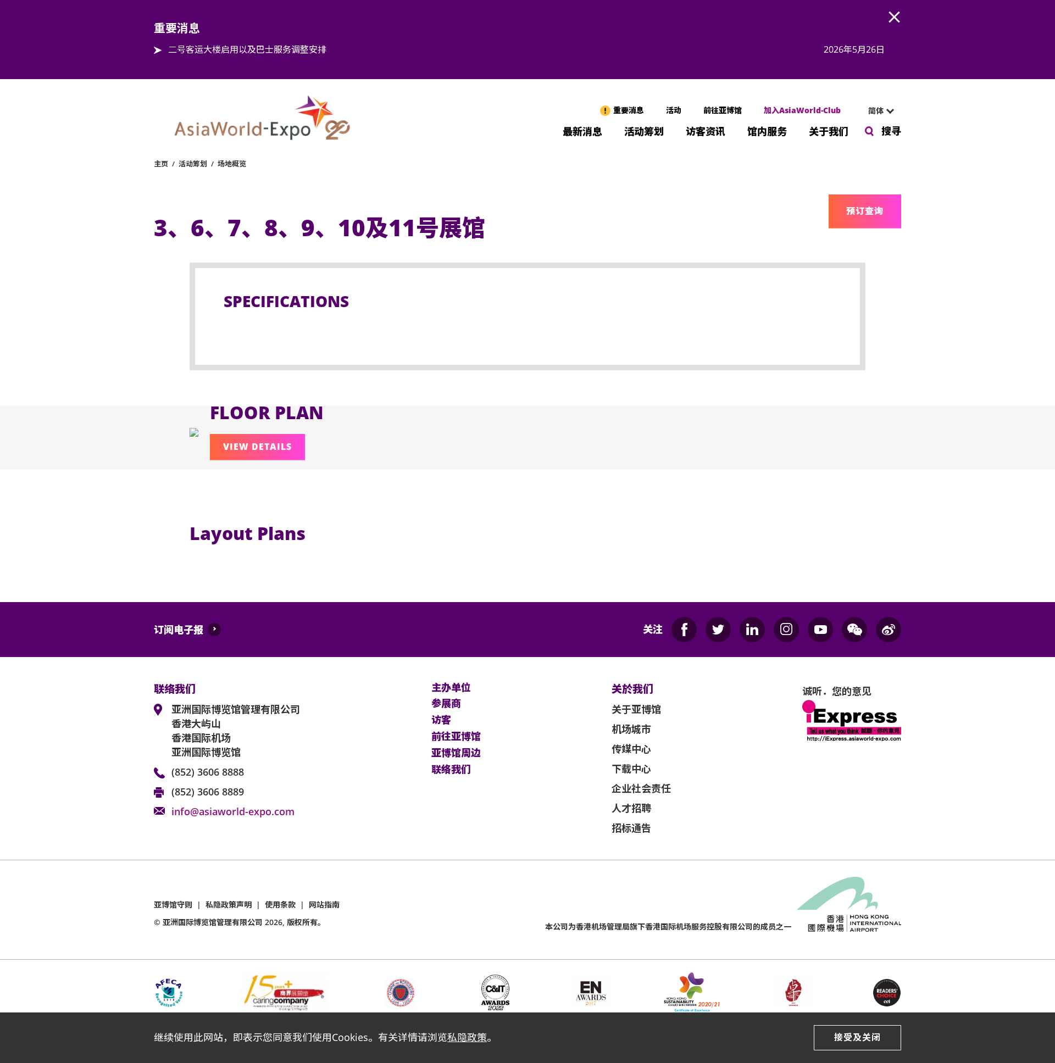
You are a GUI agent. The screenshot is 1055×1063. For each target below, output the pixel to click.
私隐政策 (467, 1037)
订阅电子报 (178, 630)
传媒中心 (631, 748)
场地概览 (232, 164)
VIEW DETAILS (257, 447)
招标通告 (631, 827)
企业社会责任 (641, 788)
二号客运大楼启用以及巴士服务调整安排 (247, 49)
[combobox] (876, 111)
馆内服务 (767, 130)
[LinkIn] (752, 629)
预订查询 (865, 211)
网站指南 (324, 904)
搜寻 (891, 130)
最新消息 (582, 130)
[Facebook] (684, 629)
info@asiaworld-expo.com (233, 811)
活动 (673, 110)
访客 (441, 720)
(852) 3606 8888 (207, 771)
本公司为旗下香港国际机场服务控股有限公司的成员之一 (668, 926)
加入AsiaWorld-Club (802, 110)
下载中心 (631, 768)
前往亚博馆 (722, 110)
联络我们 (451, 769)
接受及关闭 (857, 1037)
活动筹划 (644, 130)
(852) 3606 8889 (207, 791)
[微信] (854, 629)
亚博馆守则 (173, 904)
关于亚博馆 (636, 709)
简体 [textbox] (876, 110)
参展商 (446, 703)
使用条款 (280, 904)
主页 (161, 164)
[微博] (888, 629)
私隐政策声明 (229, 904)
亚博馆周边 (456, 753)
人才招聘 (631, 808)
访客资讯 (705, 130)
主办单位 (451, 687)
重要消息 (628, 110)
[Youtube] (820, 629)
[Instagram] (786, 629)
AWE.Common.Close (894, 17)
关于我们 (828, 130)
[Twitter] (718, 629)
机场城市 (631, 729)
